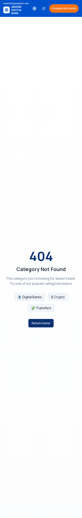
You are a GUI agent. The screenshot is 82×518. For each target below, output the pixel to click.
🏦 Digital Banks (29, 297)
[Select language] (34, 8)
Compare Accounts (64, 8)
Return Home (41, 323)
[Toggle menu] (44, 8)
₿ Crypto (58, 297)
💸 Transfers (41, 308)
